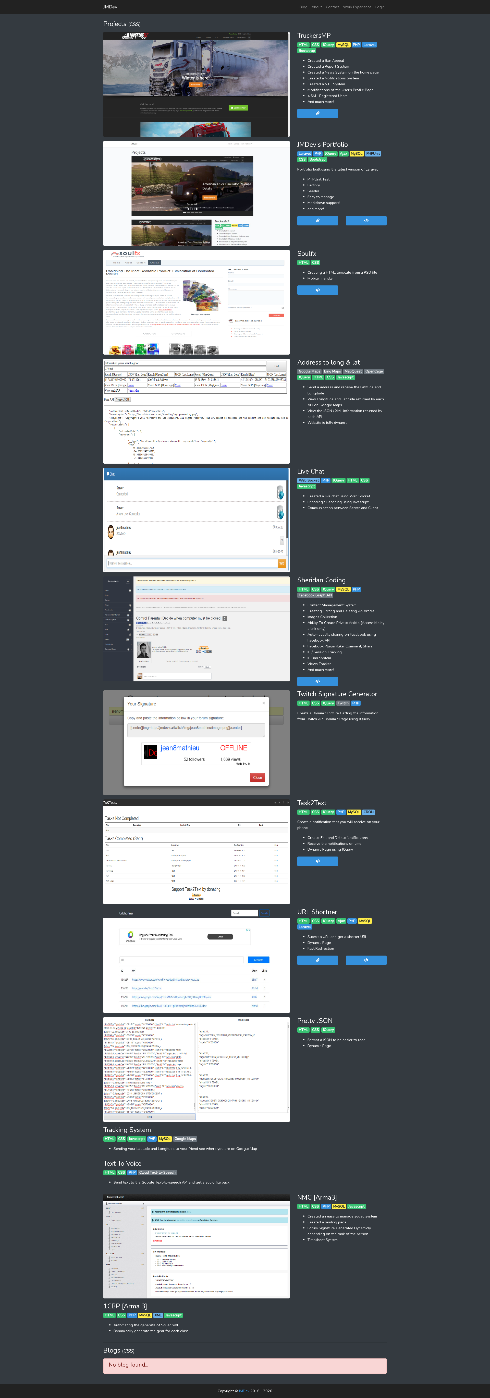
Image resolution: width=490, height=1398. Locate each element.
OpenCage (374, 371)
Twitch (343, 703)
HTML (303, 44)
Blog (304, 6)
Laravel (370, 44)
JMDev (110, 7)
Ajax (343, 153)
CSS (315, 44)
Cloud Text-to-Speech (157, 1172)
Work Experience (357, 6)
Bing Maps (332, 371)
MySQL (343, 44)
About (317, 6)
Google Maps (309, 371)
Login (380, 6)
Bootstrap (307, 50)
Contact (332, 6)
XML (158, 1315)
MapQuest (353, 371)
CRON (369, 812)
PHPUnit (373, 153)
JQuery (328, 44)
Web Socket (309, 480)
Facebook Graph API (315, 595)
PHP (356, 44)
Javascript (345, 377)
